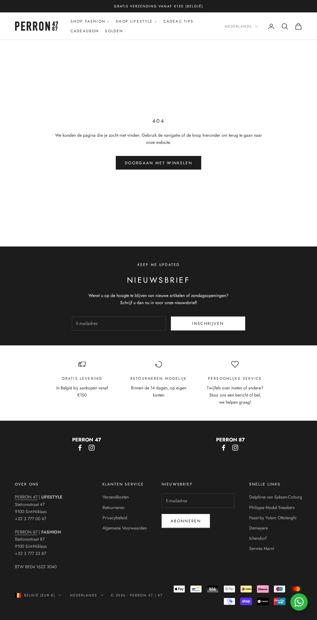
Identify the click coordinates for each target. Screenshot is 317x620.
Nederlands (238, 26)
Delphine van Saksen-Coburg (275, 497)
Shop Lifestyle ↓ (136, 21)
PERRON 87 (26, 532)
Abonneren (186, 521)
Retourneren (113, 507)
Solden (114, 31)
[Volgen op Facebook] (80, 447)
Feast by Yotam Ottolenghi (273, 518)
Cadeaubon (85, 31)
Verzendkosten (115, 497)
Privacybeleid (114, 518)
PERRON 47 (26, 497)
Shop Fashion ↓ (90, 21)
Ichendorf (258, 538)
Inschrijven (208, 323)
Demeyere (258, 528)
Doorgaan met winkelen (158, 163)
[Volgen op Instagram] (91, 447)
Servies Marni (261, 548)
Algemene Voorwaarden (124, 528)
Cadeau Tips (178, 21)
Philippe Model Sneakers (272, 507)
